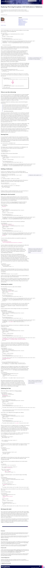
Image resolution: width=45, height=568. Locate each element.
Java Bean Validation (10, 550)
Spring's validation (18, 550)
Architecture (20, 3)
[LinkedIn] (36, 3)
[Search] (37, 0)
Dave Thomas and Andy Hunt (8, 111)
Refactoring (13, 3)
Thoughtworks (28, 3)
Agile (16, 3)
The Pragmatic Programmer (10, 542)
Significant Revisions (6, 563)
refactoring (3, 25)
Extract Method (18, 390)
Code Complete (26, 542)
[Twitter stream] (33, 3)
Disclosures (37, 567)
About (24, 3)
